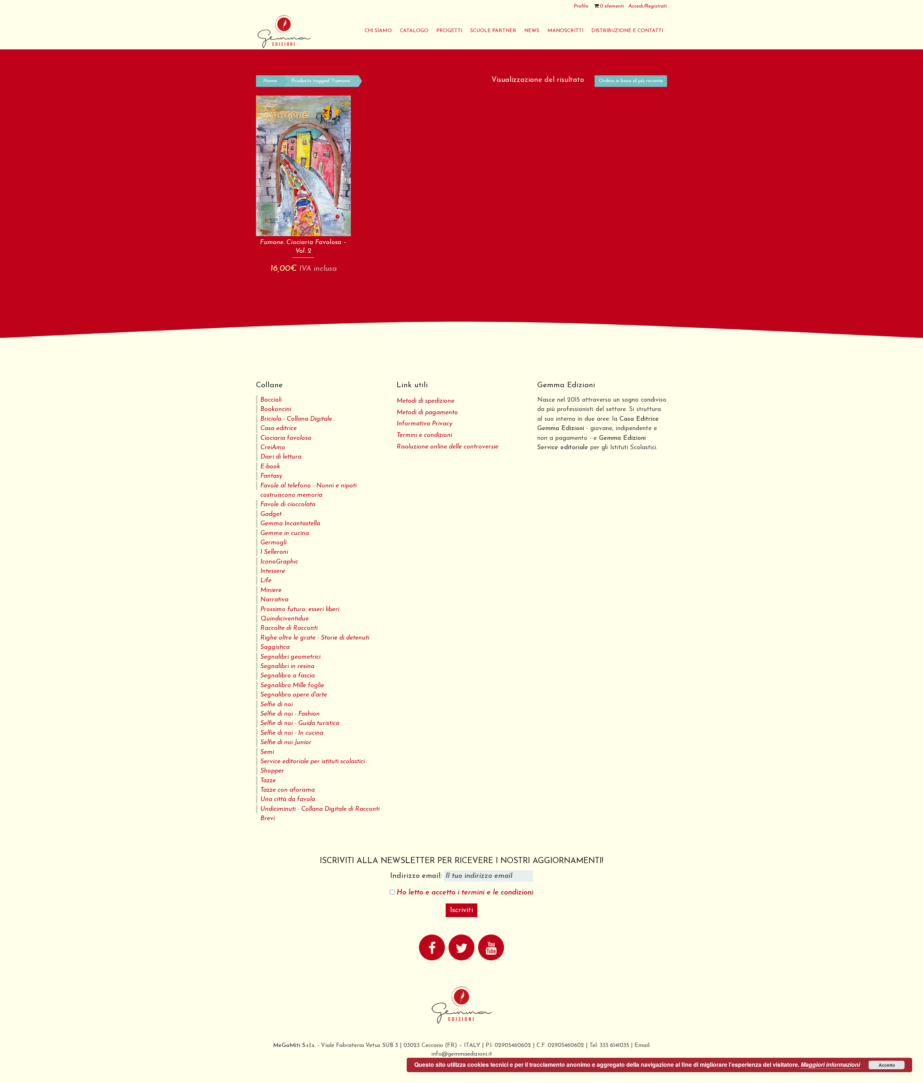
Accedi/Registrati (647, 6)
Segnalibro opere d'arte (293, 695)
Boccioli (271, 400)
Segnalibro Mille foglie (292, 685)
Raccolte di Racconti (289, 628)
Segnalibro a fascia (287, 676)
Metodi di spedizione (425, 401)
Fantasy (271, 476)
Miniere (271, 590)
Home (270, 81)
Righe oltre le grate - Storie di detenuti (314, 638)
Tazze (268, 781)
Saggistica (275, 647)
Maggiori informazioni (830, 1064)
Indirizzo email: (417, 876)
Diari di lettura (280, 457)
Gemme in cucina (284, 533)
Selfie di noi (276, 705)
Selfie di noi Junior (286, 742)
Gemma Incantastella (290, 524)
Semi (267, 752)
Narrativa (274, 600)
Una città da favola (287, 799)
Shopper (272, 771)
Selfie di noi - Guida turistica (299, 723)
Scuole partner (493, 30)
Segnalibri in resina (287, 666)
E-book (270, 467)
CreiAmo (272, 448)
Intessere (272, 571)
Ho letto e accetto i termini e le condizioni (465, 892)
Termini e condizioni (424, 435)
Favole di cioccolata (287, 504)
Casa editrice (278, 428)
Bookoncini (275, 409)
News (531, 30)
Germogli (273, 543)
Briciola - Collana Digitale (296, 419)
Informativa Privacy (424, 424)
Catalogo (414, 30)
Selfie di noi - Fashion (290, 714)
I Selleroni (274, 552)
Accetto (887, 1065)
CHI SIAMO (378, 30)
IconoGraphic (279, 562)
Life (265, 581)
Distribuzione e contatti (627, 30)
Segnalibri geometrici (290, 657)
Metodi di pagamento (427, 413)
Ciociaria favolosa (285, 438)
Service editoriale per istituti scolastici (312, 762)
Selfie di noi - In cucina (291, 733)
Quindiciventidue (284, 619)
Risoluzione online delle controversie (447, 447)
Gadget (271, 514)
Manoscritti (565, 30)
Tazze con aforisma (287, 790)
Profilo (581, 6)
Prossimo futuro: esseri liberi (299, 609)
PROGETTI (449, 30)
